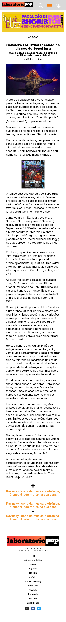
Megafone (33, 586)
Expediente (33, 603)
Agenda (33, 568)
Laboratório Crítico (33, 560)
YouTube (33, 599)
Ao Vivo (33, 577)
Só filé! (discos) (33, 581)
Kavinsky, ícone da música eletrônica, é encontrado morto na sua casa (33, 493)
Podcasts (33, 594)
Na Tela (33, 573)
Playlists (33, 590)
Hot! (33, 556)
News (33, 564)
